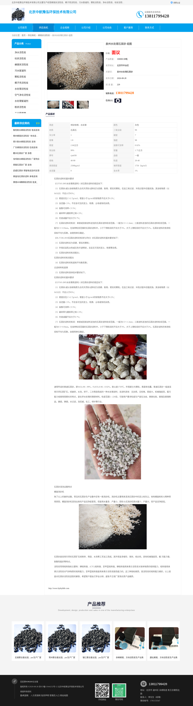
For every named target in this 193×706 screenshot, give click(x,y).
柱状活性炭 (20, 58)
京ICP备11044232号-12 (48, 687)
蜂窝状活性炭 (44, 35)
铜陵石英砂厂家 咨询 (22, 165)
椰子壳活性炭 (21, 83)
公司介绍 (85, 27)
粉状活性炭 (20, 107)
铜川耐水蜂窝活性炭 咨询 (24, 142)
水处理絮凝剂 (21, 101)
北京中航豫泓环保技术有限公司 (71, 687)
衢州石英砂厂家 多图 (22, 153)
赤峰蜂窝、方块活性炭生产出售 (96, 657)
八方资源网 (36, 695)
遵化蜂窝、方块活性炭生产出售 (130, 657)
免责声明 (45, 695)
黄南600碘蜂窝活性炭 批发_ (25, 182)
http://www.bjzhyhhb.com (58, 588)
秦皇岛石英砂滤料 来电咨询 (25, 176)
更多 (38, 123)
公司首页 (22, 27)
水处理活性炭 (21, 89)
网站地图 (64, 695)
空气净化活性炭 (23, 95)
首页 (24, 35)
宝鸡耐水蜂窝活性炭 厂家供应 (26, 159)
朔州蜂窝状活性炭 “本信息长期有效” (26, 136)
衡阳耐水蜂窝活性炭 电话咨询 (26, 130)
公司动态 (107, 27)
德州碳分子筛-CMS (163, 657)
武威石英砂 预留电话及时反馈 (26, 171)
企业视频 (64, 27)
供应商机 (43, 27)
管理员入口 (54, 695)
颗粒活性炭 (20, 77)
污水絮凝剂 (20, 70)
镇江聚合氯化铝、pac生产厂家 (62, 657)
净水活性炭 (20, 52)
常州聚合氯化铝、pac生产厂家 (28, 657)
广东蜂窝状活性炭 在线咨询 (25, 147)
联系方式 (149, 27)
